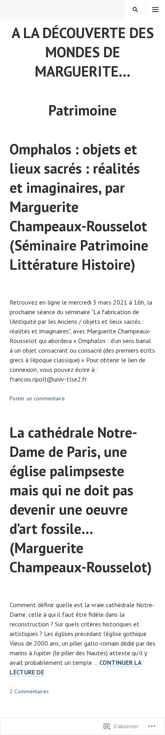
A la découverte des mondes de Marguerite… (83, 52)
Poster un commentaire (37, 398)
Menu (155, 10)
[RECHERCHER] (135, 9)
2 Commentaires (29, 691)
